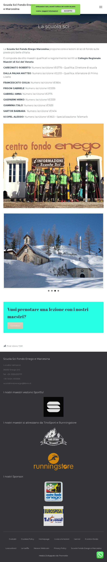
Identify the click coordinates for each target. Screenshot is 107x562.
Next (99, 250)
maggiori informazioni (50, 11)
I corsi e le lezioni (61, 539)
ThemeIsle (63, 555)
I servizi (77, 539)
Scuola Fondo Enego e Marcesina (86, 548)
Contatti (12, 539)
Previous (8, 250)
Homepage (44, 539)
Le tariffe (25, 548)
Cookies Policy (27, 539)
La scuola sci (11, 548)
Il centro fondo (91, 539)
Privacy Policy (60, 548)
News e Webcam (41, 548)
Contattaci (15, 325)
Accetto (68, 11)
